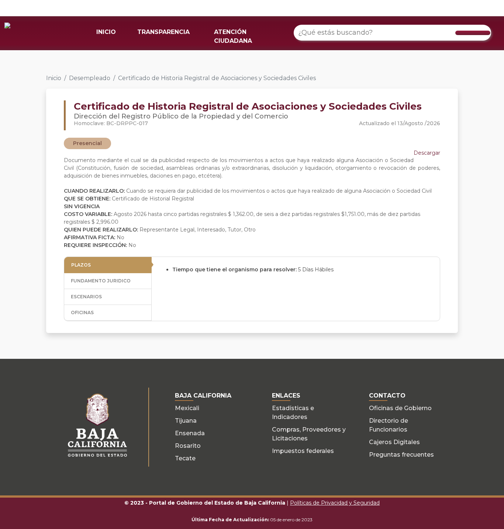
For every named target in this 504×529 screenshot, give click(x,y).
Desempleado (89, 78)
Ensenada (190, 433)
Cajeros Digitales (394, 442)
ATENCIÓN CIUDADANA (233, 36)
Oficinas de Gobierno (400, 408)
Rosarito (188, 445)
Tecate (185, 458)
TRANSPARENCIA (163, 31)
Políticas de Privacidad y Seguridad (335, 502)
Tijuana (186, 420)
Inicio (53, 78)
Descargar (427, 153)
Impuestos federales (303, 450)
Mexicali (187, 408)
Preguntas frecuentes (401, 454)
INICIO (106, 31)
